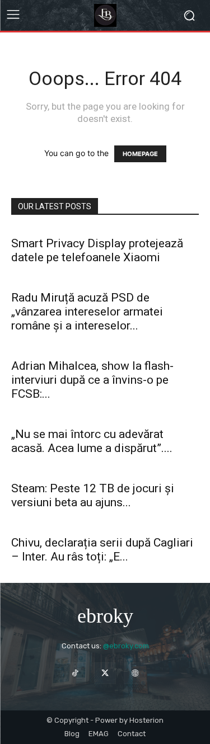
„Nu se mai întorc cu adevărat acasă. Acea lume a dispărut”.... (91, 441)
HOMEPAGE (140, 154)
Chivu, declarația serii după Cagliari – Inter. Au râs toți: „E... (102, 549)
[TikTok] (75, 673)
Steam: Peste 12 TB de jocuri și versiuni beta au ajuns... (92, 495)
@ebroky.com (126, 646)
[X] (105, 673)
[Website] (135, 673)
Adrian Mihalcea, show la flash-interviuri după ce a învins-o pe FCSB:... (92, 380)
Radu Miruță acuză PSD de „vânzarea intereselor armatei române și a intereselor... (87, 311)
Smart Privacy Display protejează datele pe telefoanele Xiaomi (97, 250)
